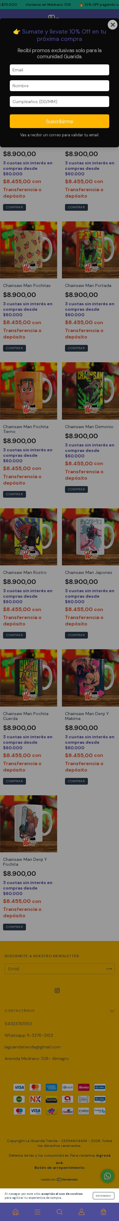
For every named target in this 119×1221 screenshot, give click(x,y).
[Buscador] (59, 1211)
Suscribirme (59, 121)
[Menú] (38, 1211)
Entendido (103, 1195)
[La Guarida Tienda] (16, 1211)
